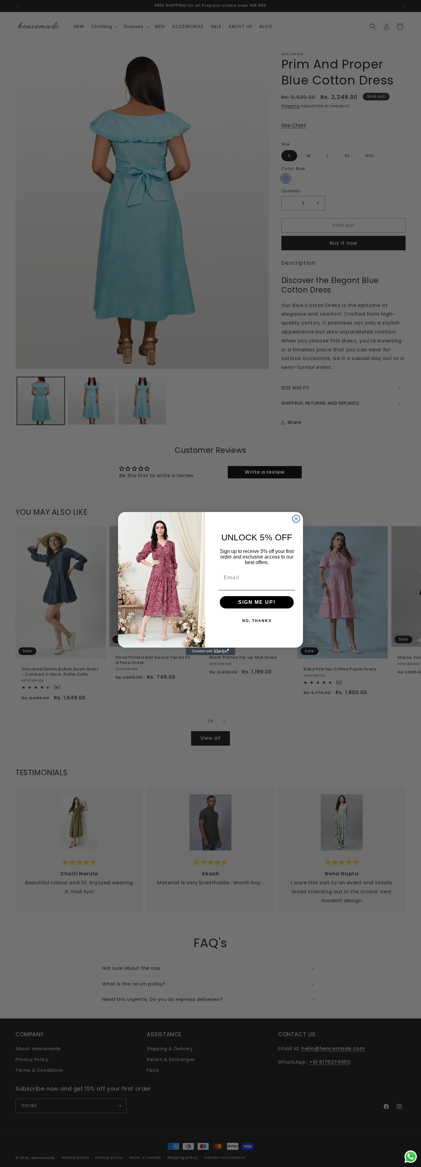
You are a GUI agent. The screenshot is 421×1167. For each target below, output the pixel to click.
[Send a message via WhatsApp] (410, 1156)
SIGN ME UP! (257, 602)
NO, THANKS (257, 621)
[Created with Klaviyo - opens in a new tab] (210, 651)
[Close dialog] (296, 518)
